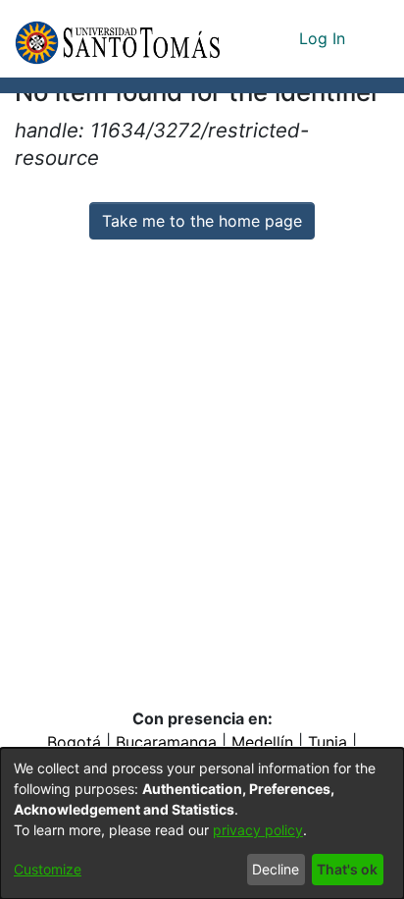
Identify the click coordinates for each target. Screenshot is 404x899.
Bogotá (74, 742)
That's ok (347, 869)
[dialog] (202, 823)
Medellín (262, 742)
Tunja (327, 742)
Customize (47, 869)
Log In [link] (323, 38)
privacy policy (258, 829)
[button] (117, 39)
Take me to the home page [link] (202, 221)
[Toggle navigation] (374, 38)
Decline (275, 869)
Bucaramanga (166, 742)
